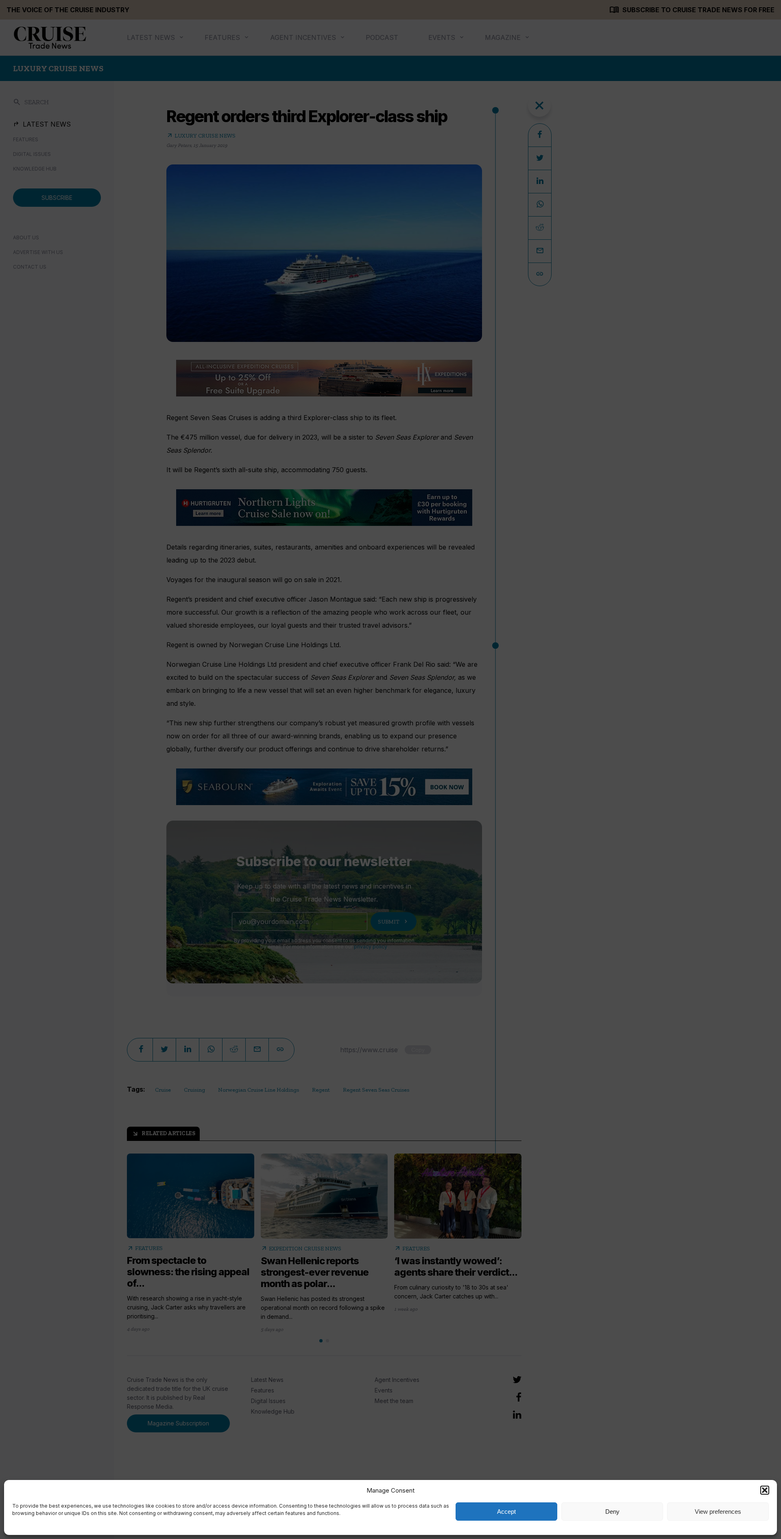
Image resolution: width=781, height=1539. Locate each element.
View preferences (718, 1511)
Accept (506, 1511)
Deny (612, 1511)
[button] (765, 1490)
